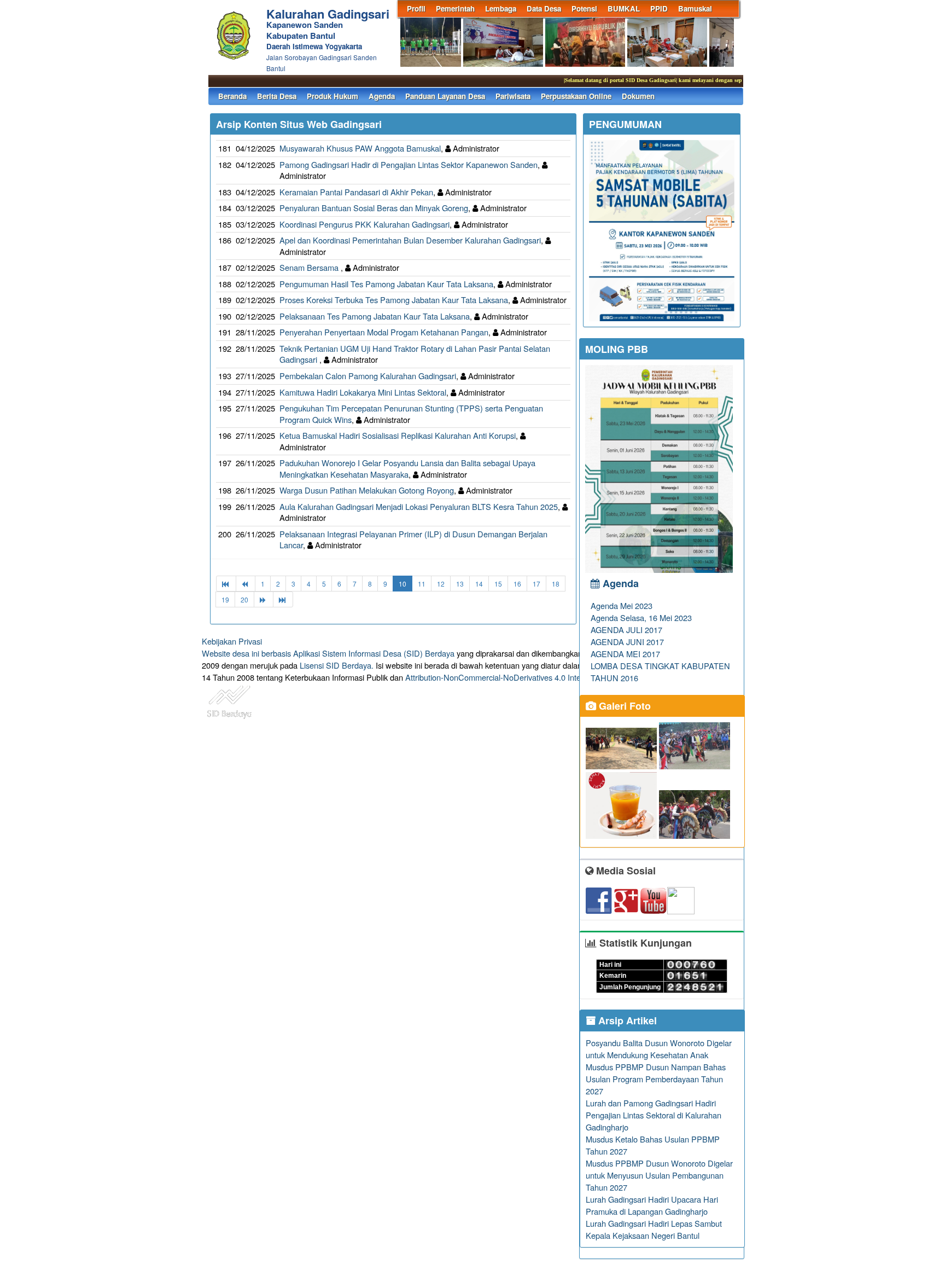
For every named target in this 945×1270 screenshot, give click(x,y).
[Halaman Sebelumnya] (245, 583)
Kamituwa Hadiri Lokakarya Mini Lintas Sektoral (362, 392)
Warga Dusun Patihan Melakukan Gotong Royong (366, 490)
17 (536, 583)
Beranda (232, 96)
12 (441, 583)
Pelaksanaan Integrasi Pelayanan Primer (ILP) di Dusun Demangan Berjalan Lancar (413, 539)
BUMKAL (624, 8)
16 (517, 583)
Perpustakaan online (576, 96)
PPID (659, 8)
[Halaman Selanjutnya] (263, 599)
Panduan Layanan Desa (445, 96)
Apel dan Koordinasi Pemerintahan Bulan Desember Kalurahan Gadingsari (410, 240)
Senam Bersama (310, 267)
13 (460, 583)
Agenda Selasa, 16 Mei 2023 (641, 617)
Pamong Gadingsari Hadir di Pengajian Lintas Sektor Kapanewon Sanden (408, 164)
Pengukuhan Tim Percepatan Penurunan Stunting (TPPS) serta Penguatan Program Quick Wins (411, 413)
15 (498, 583)
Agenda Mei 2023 (621, 605)
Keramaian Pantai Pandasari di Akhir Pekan (356, 192)
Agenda (382, 96)
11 (421, 583)
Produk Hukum (332, 96)
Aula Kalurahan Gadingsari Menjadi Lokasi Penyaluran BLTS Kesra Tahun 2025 (418, 506)
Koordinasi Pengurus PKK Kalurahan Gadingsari (364, 224)
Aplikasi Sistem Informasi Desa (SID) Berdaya (373, 653)
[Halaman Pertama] (226, 583)
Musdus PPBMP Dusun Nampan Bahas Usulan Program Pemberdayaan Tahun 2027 (656, 1079)
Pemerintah (455, 8)
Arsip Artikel (626, 1020)
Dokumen (638, 96)
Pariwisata (512, 96)
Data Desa (544, 8)
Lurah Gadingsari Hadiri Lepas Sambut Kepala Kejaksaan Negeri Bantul (654, 1229)
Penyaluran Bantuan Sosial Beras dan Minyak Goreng (373, 207)
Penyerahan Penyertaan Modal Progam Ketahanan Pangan (383, 332)
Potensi (584, 8)
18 (555, 583)
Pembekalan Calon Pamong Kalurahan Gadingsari (367, 375)
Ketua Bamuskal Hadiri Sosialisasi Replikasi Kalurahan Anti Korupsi (397, 435)
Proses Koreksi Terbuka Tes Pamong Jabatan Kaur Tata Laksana (393, 299)
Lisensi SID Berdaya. (337, 665)
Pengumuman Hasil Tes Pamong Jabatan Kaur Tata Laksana (386, 283)
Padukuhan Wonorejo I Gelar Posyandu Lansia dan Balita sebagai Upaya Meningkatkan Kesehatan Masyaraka (407, 468)
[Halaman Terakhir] (283, 599)
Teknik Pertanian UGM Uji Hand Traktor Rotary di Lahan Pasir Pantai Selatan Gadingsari (414, 354)
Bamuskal (695, 8)
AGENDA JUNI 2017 (627, 641)
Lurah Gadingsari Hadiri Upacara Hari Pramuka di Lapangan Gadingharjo (652, 1205)
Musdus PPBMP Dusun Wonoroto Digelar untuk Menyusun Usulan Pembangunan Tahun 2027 (659, 1175)
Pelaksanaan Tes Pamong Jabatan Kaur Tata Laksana (374, 316)
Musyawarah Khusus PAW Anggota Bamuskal (360, 148)
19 (225, 599)
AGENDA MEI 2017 (625, 653)
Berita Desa (276, 96)
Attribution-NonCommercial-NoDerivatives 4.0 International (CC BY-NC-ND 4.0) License (559, 677)
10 (402, 583)
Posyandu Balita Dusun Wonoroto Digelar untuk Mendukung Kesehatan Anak (659, 1048)
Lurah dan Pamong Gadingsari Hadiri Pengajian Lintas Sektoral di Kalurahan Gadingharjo (653, 1115)
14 (479, 583)
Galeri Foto (623, 706)
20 (244, 599)
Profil (416, 8)
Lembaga (500, 8)
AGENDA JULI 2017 (626, 629)
